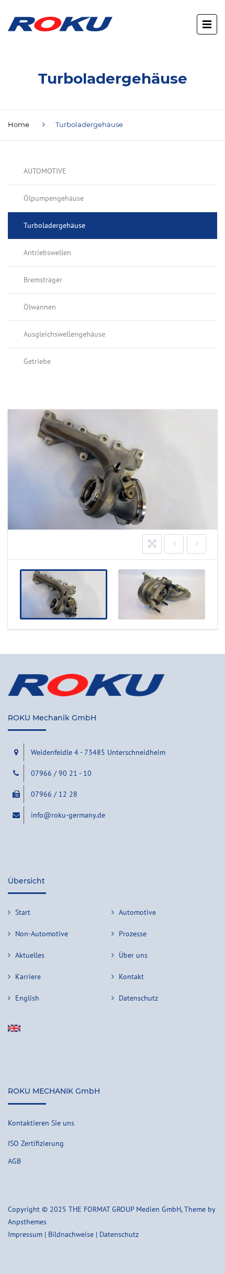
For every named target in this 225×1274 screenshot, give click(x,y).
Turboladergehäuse (54, 225)
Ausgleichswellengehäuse (64, 334)
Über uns (133, 955)
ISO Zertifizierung (36, 1143)
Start (22, 912)
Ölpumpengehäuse (54, 198)
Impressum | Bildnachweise (51, 1234)
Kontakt (131, 976)
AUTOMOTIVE (45, 171)
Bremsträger (43, 279)
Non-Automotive (41, 933)
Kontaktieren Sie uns (41, 1123)
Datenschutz (138, 998)
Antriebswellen (47, 252)
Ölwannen (40, 307)
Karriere (28, 976)
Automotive (137, 912)
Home (18, 124)
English (27, 998)
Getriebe (37, 361)
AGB (14, 1161)
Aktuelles (29, 955)
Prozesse (133, 933)
